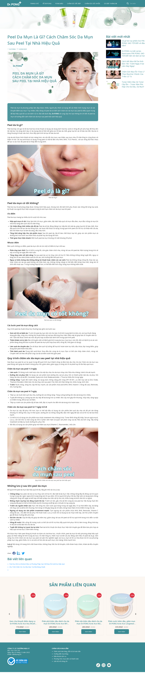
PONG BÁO (59, 3)
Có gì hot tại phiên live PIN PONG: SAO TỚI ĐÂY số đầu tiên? (133, 43)
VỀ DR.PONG (47, 3)
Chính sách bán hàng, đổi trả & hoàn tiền (67, 651)
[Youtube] (109, 665)
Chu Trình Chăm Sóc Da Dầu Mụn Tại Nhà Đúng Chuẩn (27, 567)
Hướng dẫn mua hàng (61, 654)
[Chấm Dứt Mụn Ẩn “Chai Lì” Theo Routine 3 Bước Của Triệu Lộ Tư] (113, 74)
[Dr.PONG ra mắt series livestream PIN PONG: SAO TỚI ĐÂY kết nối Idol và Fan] (113, 54)
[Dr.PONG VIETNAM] (14, 3)
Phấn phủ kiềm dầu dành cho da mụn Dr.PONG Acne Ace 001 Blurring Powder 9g (55, 623)
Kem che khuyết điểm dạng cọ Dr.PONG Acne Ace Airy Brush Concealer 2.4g (22, 623)
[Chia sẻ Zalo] (18, 553)
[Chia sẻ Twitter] (23, 553)
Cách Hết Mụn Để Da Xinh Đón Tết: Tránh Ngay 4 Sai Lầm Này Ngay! (133, 63)
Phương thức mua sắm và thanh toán (66, 659)
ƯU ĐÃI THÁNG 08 (110, 3)
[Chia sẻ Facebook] (14, 553)
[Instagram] (104, 665)
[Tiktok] (98, 665)
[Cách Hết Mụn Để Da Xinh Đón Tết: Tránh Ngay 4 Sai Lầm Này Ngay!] (113, 64)
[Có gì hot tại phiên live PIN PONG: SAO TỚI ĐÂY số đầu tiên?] (113, 44)
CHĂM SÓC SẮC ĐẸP (74, 3)
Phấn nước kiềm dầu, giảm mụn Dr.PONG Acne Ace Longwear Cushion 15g (121, 623)
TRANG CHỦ (34, 3)
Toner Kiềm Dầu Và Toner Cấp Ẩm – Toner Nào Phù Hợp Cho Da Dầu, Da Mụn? (133, 84)
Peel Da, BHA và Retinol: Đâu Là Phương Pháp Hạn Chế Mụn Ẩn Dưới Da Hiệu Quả (37, 564)
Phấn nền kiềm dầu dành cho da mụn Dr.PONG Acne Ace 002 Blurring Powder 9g (88, 623)
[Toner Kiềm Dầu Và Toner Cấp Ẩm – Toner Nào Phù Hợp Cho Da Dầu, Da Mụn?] (113, 85)
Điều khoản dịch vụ (60, 656)
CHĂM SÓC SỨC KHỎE (92, 3)
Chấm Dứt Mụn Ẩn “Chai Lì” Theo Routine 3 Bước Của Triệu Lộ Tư (133, 74)
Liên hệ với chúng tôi (60, 661)
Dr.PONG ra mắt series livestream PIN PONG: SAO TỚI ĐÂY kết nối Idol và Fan (133, 53)
